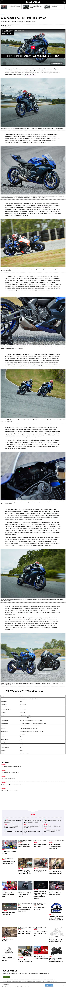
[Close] (64, 985)
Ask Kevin (20, 957)
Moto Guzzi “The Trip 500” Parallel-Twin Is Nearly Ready (53, 831)
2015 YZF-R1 (26, 610)
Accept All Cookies (49, 985)
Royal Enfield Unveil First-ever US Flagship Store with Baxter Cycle (24, 872)
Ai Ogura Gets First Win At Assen (52, 826)
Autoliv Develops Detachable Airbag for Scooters (8, 959)
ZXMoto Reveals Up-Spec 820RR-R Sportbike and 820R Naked (33, 821)
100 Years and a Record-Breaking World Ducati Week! (12, 821)
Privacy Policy (6, 973)
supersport (43, 136)
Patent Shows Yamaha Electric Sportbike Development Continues (56, 960)
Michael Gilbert (6, 25)
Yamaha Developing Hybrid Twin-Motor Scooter (32, 827)
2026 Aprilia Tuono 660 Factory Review (10, 772)
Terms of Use (14, 973)
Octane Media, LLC (18, 981)
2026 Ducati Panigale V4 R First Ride (9, 790)
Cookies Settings (6, 976)
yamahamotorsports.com (25, 752)
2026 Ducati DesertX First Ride (8, 778)
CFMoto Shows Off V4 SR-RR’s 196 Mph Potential (24, 894)
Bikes (25, 819)
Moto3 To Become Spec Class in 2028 (32, 832)
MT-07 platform (44, 205)
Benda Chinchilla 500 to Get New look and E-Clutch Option (24, 909)
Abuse (19, 973)
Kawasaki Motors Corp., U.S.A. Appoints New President (11, 827)
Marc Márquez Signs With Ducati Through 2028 (8, 894)
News (25, 824)
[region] (33, 985)
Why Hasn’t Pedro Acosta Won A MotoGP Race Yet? (41, 933)
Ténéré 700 (54, 211)
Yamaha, (54, 136)
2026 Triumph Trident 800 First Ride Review (11, 766)
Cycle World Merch (33, 973)
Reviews (3, 15)
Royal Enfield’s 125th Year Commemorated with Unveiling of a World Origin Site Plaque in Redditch (41, 895)
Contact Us (24, 973)
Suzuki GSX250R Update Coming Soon (52, 821)
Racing (45, 824)
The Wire (6, 819)
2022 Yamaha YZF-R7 (30, 74)
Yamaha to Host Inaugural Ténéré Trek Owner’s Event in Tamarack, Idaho (56, 918)
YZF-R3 (49, 511)
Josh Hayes (43, 528)
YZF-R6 (11, 513)
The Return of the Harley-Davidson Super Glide (11, 784)
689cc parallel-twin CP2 (31, 211)
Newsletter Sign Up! (44, 973)
